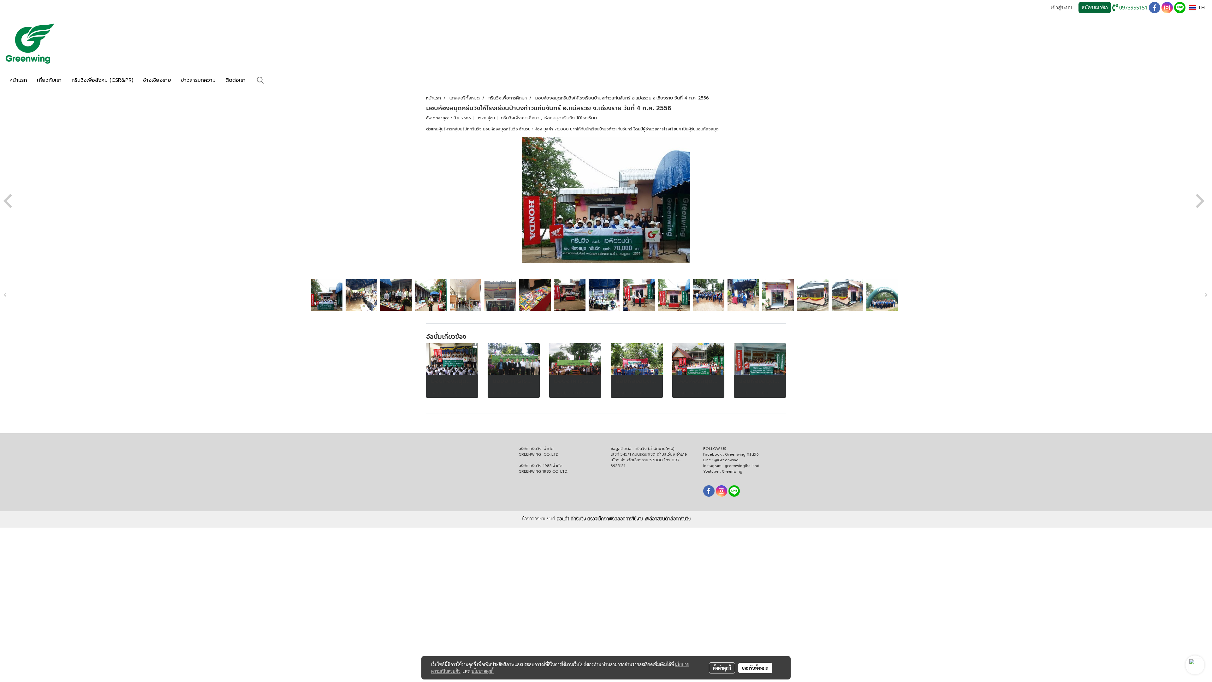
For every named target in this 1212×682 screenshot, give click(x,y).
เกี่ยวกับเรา (49, 80)
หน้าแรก (18, 80)
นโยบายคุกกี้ (483, 671)
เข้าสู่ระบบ (1061, 7)
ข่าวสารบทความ (198, 80)
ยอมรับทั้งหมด (755, 668)
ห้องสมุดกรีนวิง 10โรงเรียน (570, 118)
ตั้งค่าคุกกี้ (722, 668)
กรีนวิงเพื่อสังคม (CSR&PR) (102, 80)
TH (1200, 7)
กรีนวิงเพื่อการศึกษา (521, 118)
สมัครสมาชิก (1095, 7)
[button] (260, 80)
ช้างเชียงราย (157, 80)
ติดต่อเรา (235, 80)
